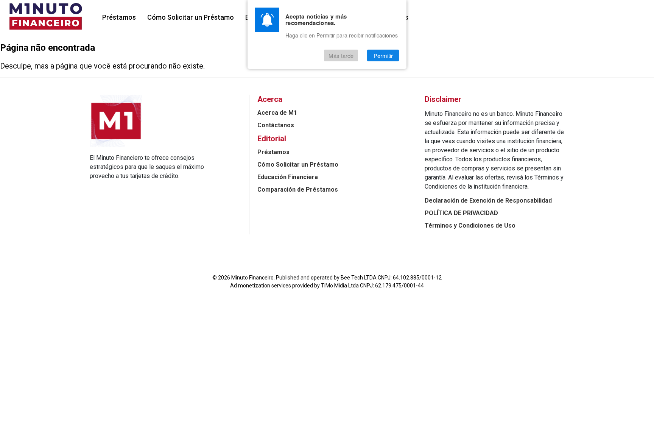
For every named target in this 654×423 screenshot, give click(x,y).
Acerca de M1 (277, 112)
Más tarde (341, 55)
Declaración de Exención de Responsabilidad (488, 200)
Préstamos (119, 17)
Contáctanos (275, 125)
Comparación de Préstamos (297, 189)
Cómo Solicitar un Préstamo (190, 17)
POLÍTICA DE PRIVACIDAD (461, 213)
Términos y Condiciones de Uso (470, 225)
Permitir (383, 55)
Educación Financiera (287, 177)
